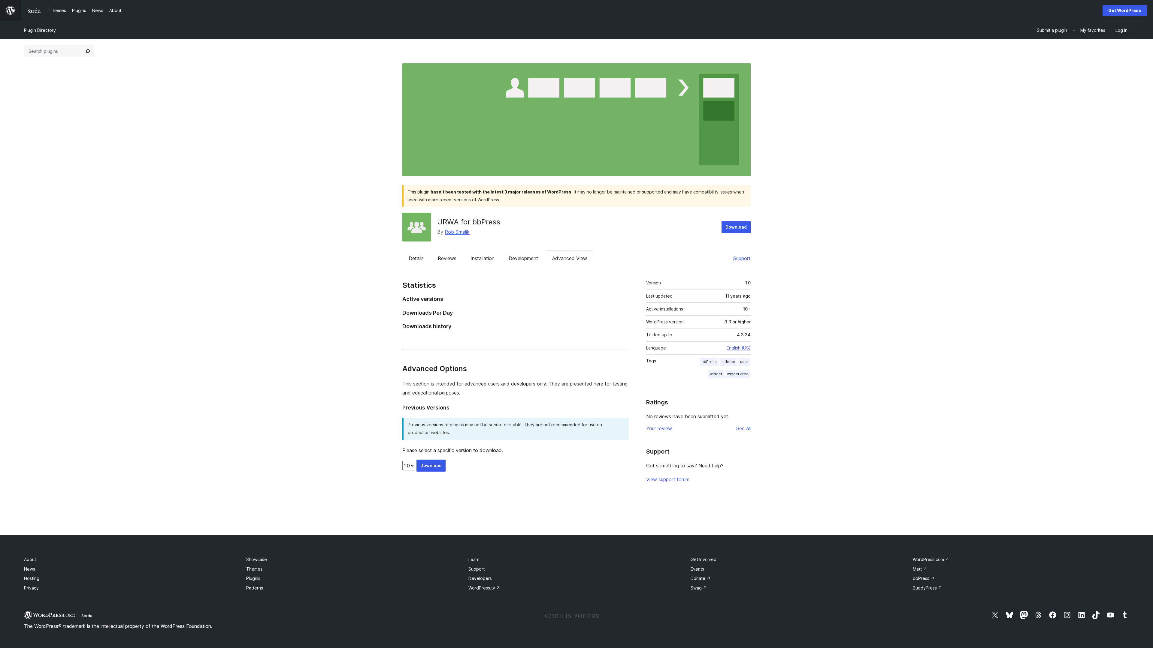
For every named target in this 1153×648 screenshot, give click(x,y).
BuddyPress (927, 587)
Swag (699, 587)
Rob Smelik (457, 232)
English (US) (739, 347)
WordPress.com (931, 559)
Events (697, 569)
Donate (700, 578)
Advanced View (569, 258)
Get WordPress (1124, 10)
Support (742, 258)
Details (416, 258)
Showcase (256, 559)
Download (736, 227)
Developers (480, 578)
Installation (483, 258)
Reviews (447, 258)
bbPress (709, 361)
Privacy (31, 587)
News (29, 569)
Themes (254, 569)
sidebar (728, 361)
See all (743, 428)
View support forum (667, 479)
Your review (659, 428)
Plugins (253, 578)
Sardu (86, 615)
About (30, 559)
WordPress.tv (484, 587)
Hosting (31, 578)
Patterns (254, 587)
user (744, 361)
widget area (737, 374)
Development (523, 258)
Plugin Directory (40, 30)
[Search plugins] (88, 51)
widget (716, 374)
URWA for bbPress (468, 222)
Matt (920, 569)
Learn (474, 559)
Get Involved (703, 559)
